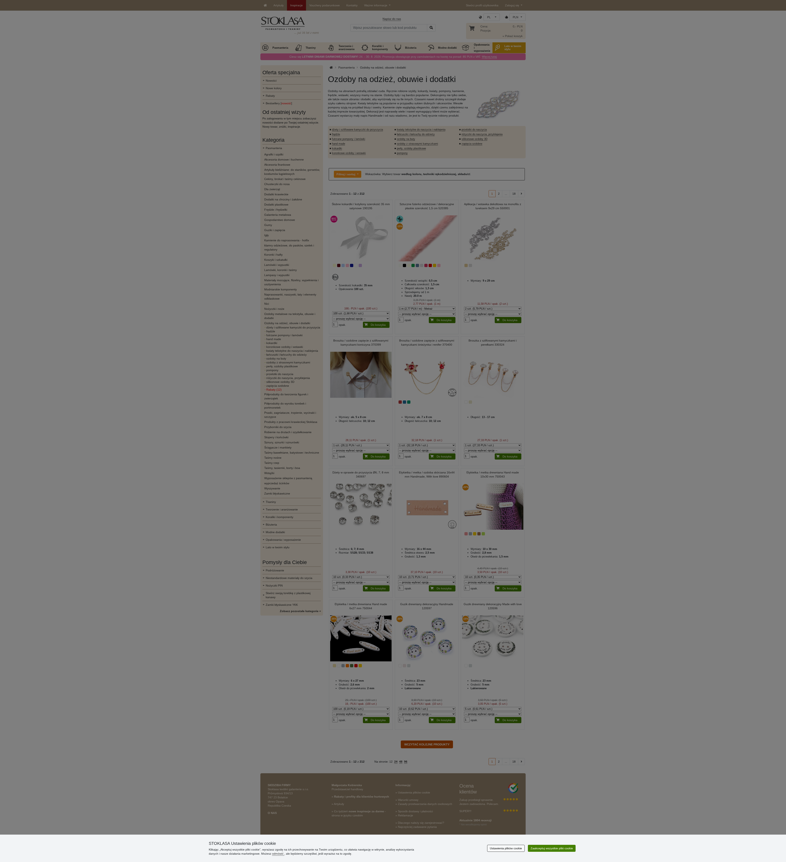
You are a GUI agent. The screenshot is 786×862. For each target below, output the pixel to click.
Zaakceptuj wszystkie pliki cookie (552, 848)
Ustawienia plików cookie (506, 848)
